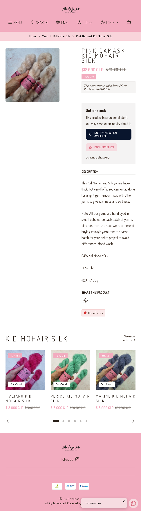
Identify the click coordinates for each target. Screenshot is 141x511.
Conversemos (104, 147)
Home (32, 36)
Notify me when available (105, 134)
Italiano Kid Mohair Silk (19, 398)
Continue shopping (97, 157)
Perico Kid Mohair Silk (70, 398)
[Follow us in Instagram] (77, 459)
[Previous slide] (8, 421)
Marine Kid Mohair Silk (115, 398)
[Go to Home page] (70, 10)
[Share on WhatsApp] (85, 301)
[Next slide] (132, 421)
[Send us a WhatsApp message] (133, 503)
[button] (56, 421)
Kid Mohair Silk (61, 36)
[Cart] (129, 22)
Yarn (45, 36)
